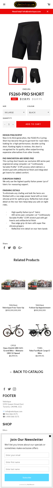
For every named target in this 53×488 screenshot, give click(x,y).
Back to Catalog (28, 372)
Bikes (5, 430)
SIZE (4, 106)
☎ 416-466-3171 (10, 414)
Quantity (7, 118)
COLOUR (30, 106)
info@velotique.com (13, 411)
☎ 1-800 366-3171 (11, 416)
